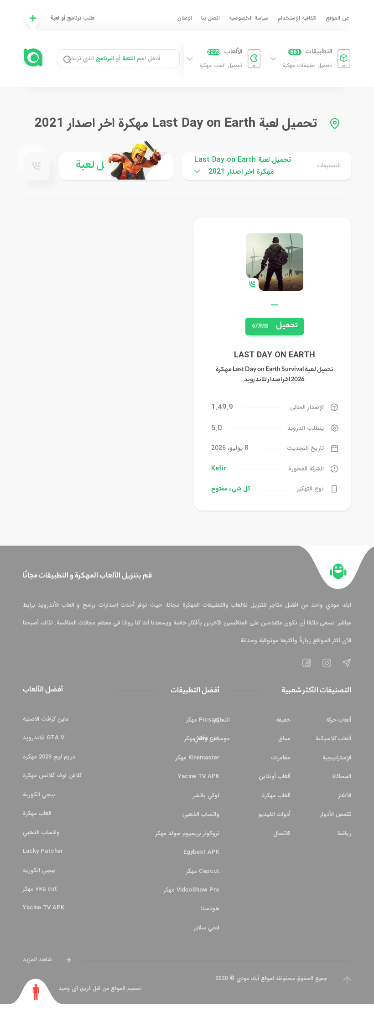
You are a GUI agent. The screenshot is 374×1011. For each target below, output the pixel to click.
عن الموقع (337, 18)
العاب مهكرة (37, 813)
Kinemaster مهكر (197, 758)
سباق (284, 738)
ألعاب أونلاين (275, 776)
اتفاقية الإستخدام (297, 18)
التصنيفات (329, 165)
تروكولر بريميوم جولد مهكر (187, 833)
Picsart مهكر (202, 720)
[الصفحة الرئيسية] (338, 571)
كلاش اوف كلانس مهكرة (52, 775)
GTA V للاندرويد (43, 738)
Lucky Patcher (43, 851)
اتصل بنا (210, 18)
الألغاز (344, 795)
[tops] (116, 166)
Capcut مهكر (202, 871)
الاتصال (282, 833)
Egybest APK (201, 852)
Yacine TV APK (198, 776)
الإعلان (184, 18)
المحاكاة (341, 776)
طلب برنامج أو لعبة (72, 18)
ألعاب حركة (338, 720)
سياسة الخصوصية (249, 18)
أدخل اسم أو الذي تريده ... (110, 58)
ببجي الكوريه (39, 870)
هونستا (210, 908)
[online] (36, 166)
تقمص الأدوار (335, 814)
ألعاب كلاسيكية (333, 738)
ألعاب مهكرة (276, 795)
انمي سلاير (206, 928)
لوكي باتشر (206, 795)
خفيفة (283, 720)
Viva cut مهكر (201, 738)
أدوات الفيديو (274, 814)
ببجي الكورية (39, 795)
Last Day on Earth (274, 355)
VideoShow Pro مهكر (191, 890)
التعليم (222, 720)
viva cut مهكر (40, 889)
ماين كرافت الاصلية (46, 719)
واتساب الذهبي (200, 814)
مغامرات (281, 758)
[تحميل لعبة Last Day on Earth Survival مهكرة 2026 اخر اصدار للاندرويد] (274, 261)
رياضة (344, 833)
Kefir (218, 469)
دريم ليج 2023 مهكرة (49, 757)
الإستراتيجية (336, 758)
